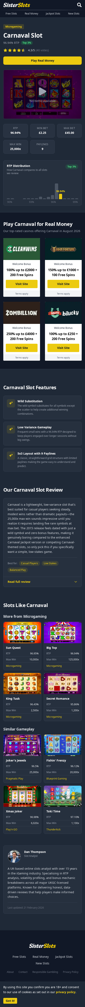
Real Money (31, 13)
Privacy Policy (70, 972)
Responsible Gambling (45, 972)
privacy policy (66, 992)
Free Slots (11, 13)
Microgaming (13, 26)
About (10, 972)
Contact (23, 972)
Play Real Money (42, 60)
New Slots (73, 13)
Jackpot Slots (53, 13)
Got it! (10, 1001)
